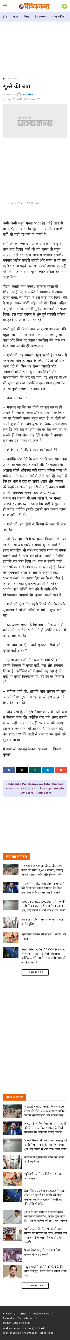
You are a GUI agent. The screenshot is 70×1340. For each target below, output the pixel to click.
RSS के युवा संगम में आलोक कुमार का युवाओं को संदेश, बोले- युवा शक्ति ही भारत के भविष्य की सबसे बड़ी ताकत (45, 1216)
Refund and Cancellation (18, 1318)
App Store (45, 792)
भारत (15, 16)
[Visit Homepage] (34, 6)
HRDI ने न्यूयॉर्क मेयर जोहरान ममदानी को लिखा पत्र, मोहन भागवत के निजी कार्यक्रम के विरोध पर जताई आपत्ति (43, 888)
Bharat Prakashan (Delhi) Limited (25, 1328)
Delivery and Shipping (16, 1322)
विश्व (26, 16)
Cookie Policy (40, 1313)
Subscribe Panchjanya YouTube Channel (35, 783)
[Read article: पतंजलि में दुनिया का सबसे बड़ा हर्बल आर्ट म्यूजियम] (10, 922)
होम (5, 16)
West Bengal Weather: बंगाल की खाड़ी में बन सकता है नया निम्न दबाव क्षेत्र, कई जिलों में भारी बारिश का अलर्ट (43, 906)
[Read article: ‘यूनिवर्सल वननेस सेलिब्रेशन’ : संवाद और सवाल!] (10, 937)
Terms (22, 1313)
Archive (14, 78)
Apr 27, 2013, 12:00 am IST (23, 99)
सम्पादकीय (58, 16)
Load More (35, 972)
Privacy (7, 1313)
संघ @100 (40, 16)
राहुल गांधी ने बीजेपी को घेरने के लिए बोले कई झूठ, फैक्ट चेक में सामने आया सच (45, 1271)
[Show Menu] (5, 6)
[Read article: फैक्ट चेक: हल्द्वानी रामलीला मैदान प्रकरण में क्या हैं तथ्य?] (12, 1255)
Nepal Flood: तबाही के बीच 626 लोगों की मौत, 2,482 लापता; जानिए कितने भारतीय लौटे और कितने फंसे (42, 870)
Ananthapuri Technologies (38, 1332)
